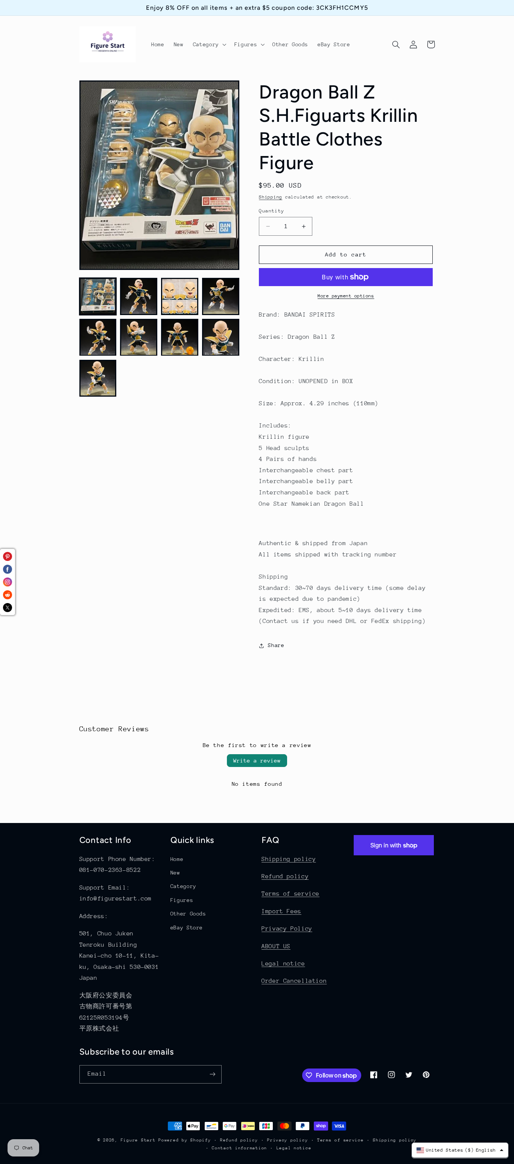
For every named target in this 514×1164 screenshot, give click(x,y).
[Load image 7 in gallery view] (179, 337)
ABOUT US (276, 946)
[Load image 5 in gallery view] (97, 337)
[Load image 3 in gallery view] (179, 296)
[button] (209, 44)
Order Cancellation (294, 981)
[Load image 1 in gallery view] (97, 296)
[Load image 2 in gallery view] (138, 296)
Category (183, 886)
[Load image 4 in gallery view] (220, 296)
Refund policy (285, 876)
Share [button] (276, 646)
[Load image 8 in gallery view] (220, 337)
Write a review (257, 760)
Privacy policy (287, 1140)
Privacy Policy (287, 928)
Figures (181, 900)
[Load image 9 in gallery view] (97, 378)
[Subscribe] (212, 1074)
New (175, 873)
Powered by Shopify (184, 1140)
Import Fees (281, 911)
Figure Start (138, 1140)
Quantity (271, 211)
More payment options (346, 296)
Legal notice (283, 963)
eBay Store (186, 928)
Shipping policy (289, 859)
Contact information (239, 1148)
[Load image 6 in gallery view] (138, 337)
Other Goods (188, 914)
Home (177, 859)
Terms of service (290, 893)
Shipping (270, 197)
